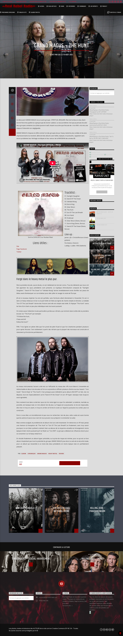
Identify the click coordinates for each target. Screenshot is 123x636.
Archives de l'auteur (69, 463)
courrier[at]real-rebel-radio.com (48, 597)
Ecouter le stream (115, 12)
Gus (59, 54)
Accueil (42, 6)
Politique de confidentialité (58, 2)
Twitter (18, 252)
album (24, 453)
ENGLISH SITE (23, 12)
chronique (31, 453)
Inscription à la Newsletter (38, 2)
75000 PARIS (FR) (43, 601)
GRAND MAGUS (42, 453)
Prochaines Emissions (8, 12)
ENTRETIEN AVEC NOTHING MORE (102, 256)
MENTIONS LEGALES (22, 2)
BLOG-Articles (53, 6)
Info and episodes (102, 192)
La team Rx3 (73, 2)
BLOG (60, 40)
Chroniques (82, 6)
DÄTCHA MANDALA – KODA (102, 243)
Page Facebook (21, 249)
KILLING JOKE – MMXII (93, 559)
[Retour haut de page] (120, 633)
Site (17, 246)
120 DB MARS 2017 (101, 218)
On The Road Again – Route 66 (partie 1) (105, 213)
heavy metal (52, 453)
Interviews (72, 6)
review (61, 453)
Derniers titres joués (97, 102)
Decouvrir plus (67, 605)
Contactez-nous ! (8, 2)
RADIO (62, 6)
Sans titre (93, 106)
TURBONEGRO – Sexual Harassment (31, 559)
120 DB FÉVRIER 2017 (102, 225)
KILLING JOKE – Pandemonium (101, 269)
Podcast (104, 6)
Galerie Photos (35, 12)
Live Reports (94, 6)
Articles (54, 40)
